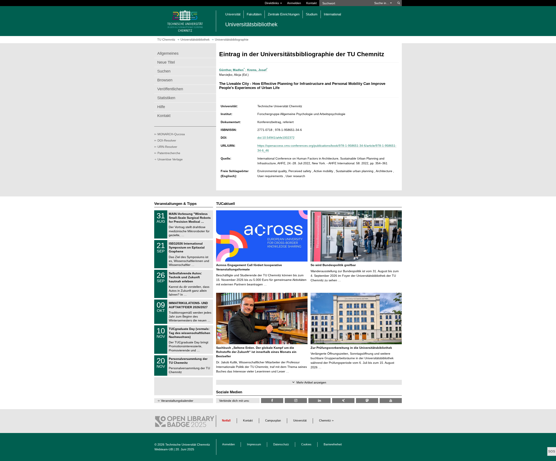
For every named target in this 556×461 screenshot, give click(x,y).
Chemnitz (325, 420)
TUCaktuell (225, 204)
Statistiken (166, 98)
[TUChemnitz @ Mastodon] (367, 400)
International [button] (332, 14)
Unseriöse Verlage (170, 159)
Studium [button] (312, 14)
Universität (300, 420)
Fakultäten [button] (254, 14)
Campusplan (273, 420)
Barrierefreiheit (333, 444)
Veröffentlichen (170, 89)
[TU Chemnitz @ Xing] (343, 400)
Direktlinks (272, 3)
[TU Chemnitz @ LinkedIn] (319, 400)
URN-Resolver (167, 146)
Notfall (226, 420)
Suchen (163, 71)
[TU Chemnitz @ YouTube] (391, 400)
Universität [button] (232, 14)
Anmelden (294, 3)
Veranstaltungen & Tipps (175, 204)
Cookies (306, 444)
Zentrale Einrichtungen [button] (284, 14)
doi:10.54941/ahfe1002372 (276, 137)
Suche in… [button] (382, 3)
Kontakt (311, 3)
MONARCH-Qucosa (171, 134)
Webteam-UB (163, 449)
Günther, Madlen (232, 70)
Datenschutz (281, 444)
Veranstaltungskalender (177, 400)
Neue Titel (166, 62)
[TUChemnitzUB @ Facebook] (272, 400)
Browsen (164, 80)
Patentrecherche (168, 153)
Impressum (254, 444)
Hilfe (161, 107)
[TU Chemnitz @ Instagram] (296, 400)
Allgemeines (168, 53)
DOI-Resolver (166, 140)
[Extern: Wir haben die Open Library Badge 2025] (184, 422)
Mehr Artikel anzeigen (311, 382)
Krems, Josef (257, 70)
